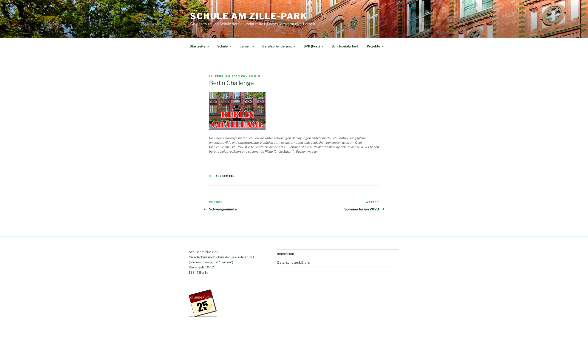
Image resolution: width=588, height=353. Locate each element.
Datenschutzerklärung (293, 262)
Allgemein (225, 176)
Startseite (197, 46)
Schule (222, 46)
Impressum (285, 254)
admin (254, 76)
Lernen (245, 46)
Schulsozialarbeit (345, 46)
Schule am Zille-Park (248, 16)
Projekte (373, 46)
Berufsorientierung (277, 46)
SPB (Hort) (312, 46)
